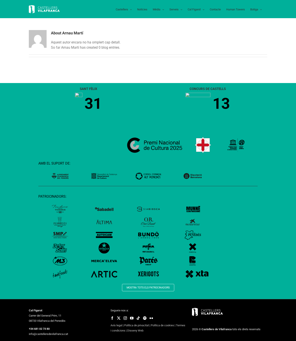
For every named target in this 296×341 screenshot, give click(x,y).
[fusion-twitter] (118, 318)
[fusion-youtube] (131, 318)
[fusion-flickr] (151, 318)
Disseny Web (135, 330)
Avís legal (116, 325)
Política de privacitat (136, 325)
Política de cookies (162, 325)
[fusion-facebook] (112, 318)
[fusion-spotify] (144, 318)
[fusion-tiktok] (138, 318)
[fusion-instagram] (125, 318)
